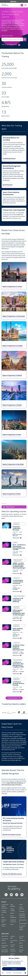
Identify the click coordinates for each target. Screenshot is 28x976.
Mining (3, 917)
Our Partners (22, 940)
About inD (4, 943)
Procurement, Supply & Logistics (22, 927)
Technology (21, 911)
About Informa (5, 936)
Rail (2, 915)
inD (16, 748)
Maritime (12, 913)
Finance (21, 904)
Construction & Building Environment (5, 906)
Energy (11, 924)
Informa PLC (5, 734)
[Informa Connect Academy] (11, 894)
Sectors (20, 943)
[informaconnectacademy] (16, 894)
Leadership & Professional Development (22, 915)
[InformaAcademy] (6, 894)
